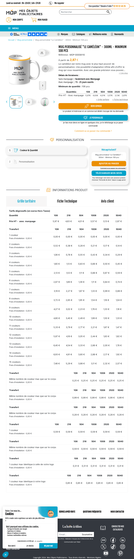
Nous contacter (13, 549)
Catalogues (80, 34)
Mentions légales (94, 558)
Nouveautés (119, 34)
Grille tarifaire (26, 201)
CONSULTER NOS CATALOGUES (118, 528)
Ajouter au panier (109, 163)
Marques (64, 34)
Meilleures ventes (100, 34)
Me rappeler (59, 3)
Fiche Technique (67, 201)
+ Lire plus (123, 73)
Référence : (63, 55)
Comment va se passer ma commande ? (93, 131)
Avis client (107, 201)
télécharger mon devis (109, 173)
